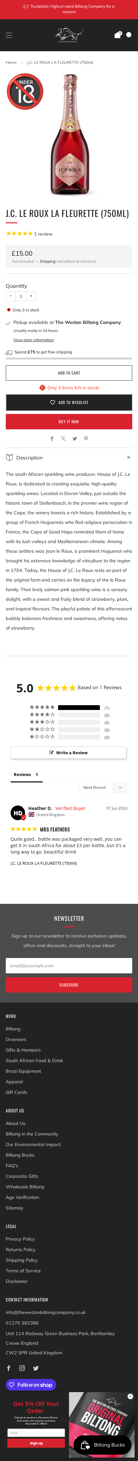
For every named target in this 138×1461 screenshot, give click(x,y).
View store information (33, 339)
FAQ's (12, 1165)
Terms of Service (23, 1271)
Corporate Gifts (22, 1176)
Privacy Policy (20, 1239)
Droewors (16, 1039)
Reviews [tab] (22, 774)
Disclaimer (17, 1281)
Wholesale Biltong (25, 1187)
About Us (15, 1123)
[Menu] (9, 35)
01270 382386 (22, 1323)
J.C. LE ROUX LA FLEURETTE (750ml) (44, 863)
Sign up (36, 1443)
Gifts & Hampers (23, 1050)
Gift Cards (16, 1092)
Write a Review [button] (72, 752)
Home (11, 62)
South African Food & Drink (34, 1060)
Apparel (14, 1082)
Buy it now (69, 421)
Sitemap (14, 1208)
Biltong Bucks (20, 1155)
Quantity (16, 286)
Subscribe (69, 984)
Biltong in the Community (32, 1134)
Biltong (13, 1029)
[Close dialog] (130, 1396)
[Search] (129, 35)
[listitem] (69, 9)
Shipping (48, 261)
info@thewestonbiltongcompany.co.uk (45, 1312)
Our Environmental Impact (33, 1144)
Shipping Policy (22, 1260)
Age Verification (22, 1197)
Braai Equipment (23, 1071)
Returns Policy (21, 1249)
